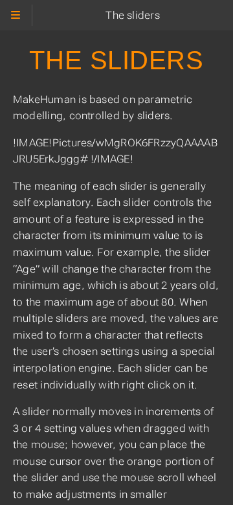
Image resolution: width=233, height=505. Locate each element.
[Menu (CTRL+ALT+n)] (16, 15)
